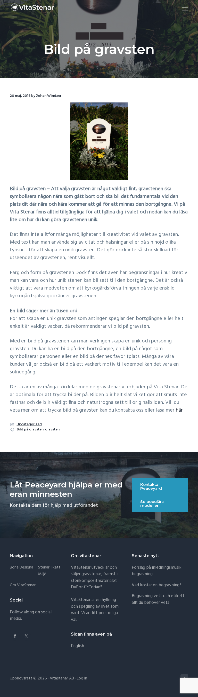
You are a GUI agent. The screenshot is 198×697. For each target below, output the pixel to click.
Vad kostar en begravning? (157, 585)
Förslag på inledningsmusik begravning (157, 571)
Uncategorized (29, 424)
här (179, 410)
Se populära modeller (152, 503)
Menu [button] (179, 8)
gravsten (52, 429)
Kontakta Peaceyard (151, 486)
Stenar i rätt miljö (49, 571)
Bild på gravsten (30, 429)
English (77, 646)
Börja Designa (21, 567)
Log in (82, 678)
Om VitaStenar (23, 585)
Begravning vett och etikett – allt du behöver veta (160, 599)
